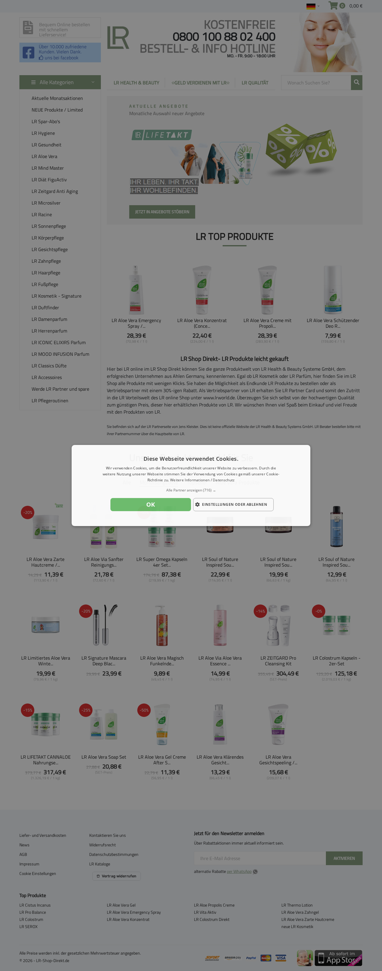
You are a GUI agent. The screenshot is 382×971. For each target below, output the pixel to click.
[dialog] (191, 485)
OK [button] (150, 504)
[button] (191, 490)
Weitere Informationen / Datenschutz (202, 480)
